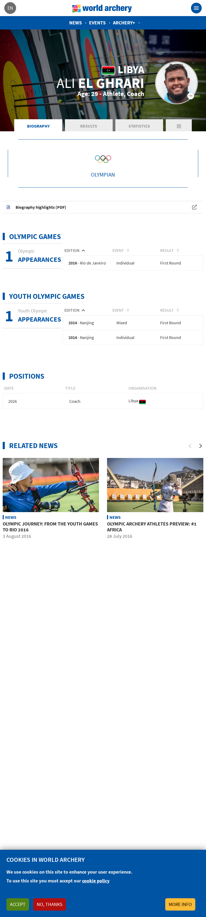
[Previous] (190, 446)
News (75, 23)
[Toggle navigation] (196, 8)
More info (180, 904)
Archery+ (124, 23)
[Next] (200, 446)
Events (97, 23)
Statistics (139, 126)
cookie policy (95, 881)
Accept (17, 904)
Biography (38, 126)
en (10, 8)
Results (88, 126)
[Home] (102, 8)
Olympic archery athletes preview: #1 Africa (152, 527)
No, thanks (49, 904)
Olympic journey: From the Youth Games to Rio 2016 (50, 527)
